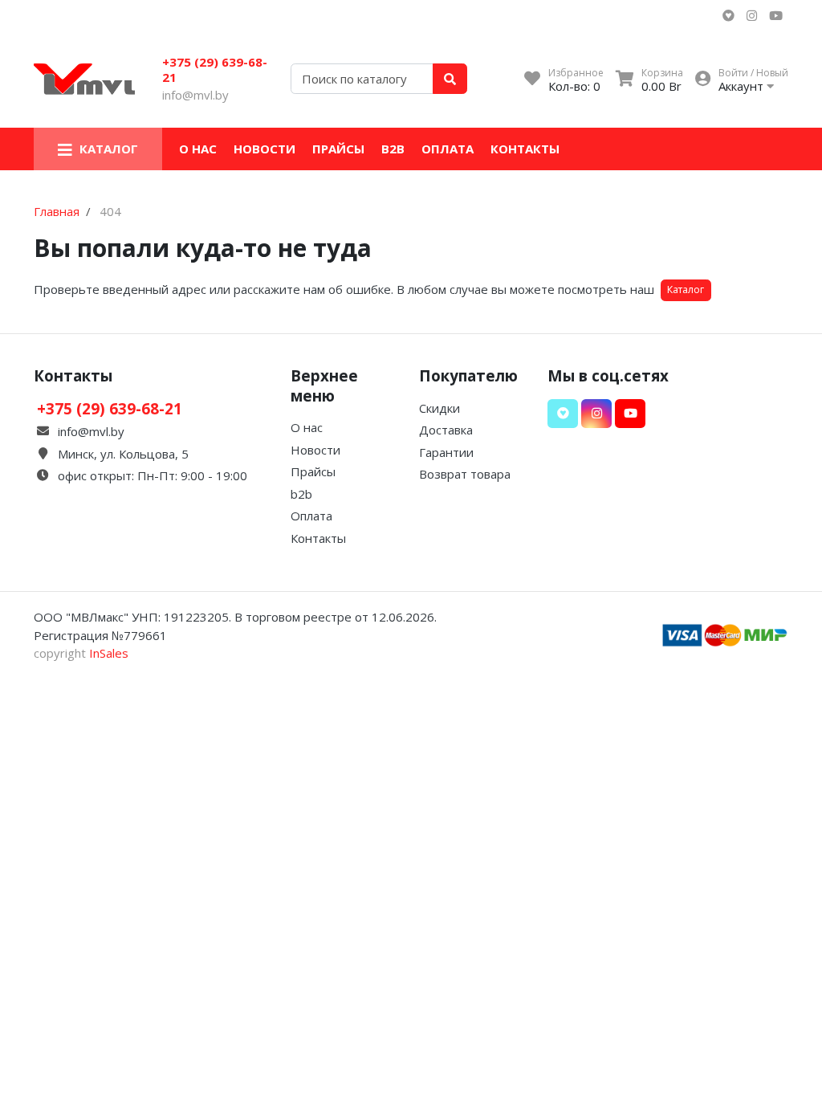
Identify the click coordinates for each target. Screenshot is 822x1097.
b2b (393, 149)
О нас (198, 149)
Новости (264, 149)
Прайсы (338, 149)
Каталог (685, 289)
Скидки (439, 408)
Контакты (525, 149)
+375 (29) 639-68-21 (214, 70)
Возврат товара (465, 474)
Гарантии (446, 452)
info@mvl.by (195, 95)
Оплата (447, 149)
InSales (108, 653)
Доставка (446, 430)
